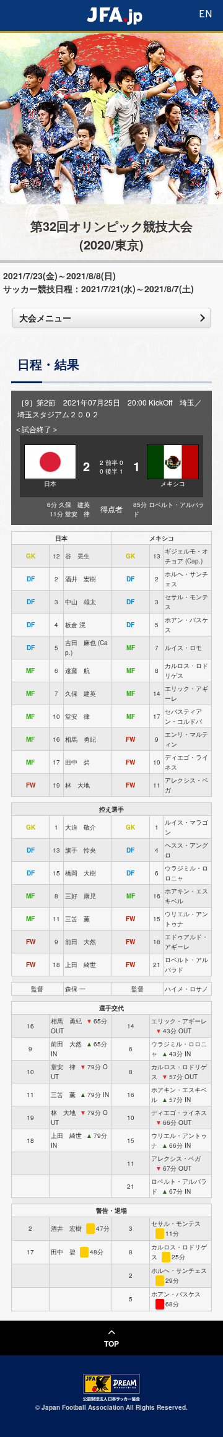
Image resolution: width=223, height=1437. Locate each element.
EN (205, 15)
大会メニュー (45, 317)
